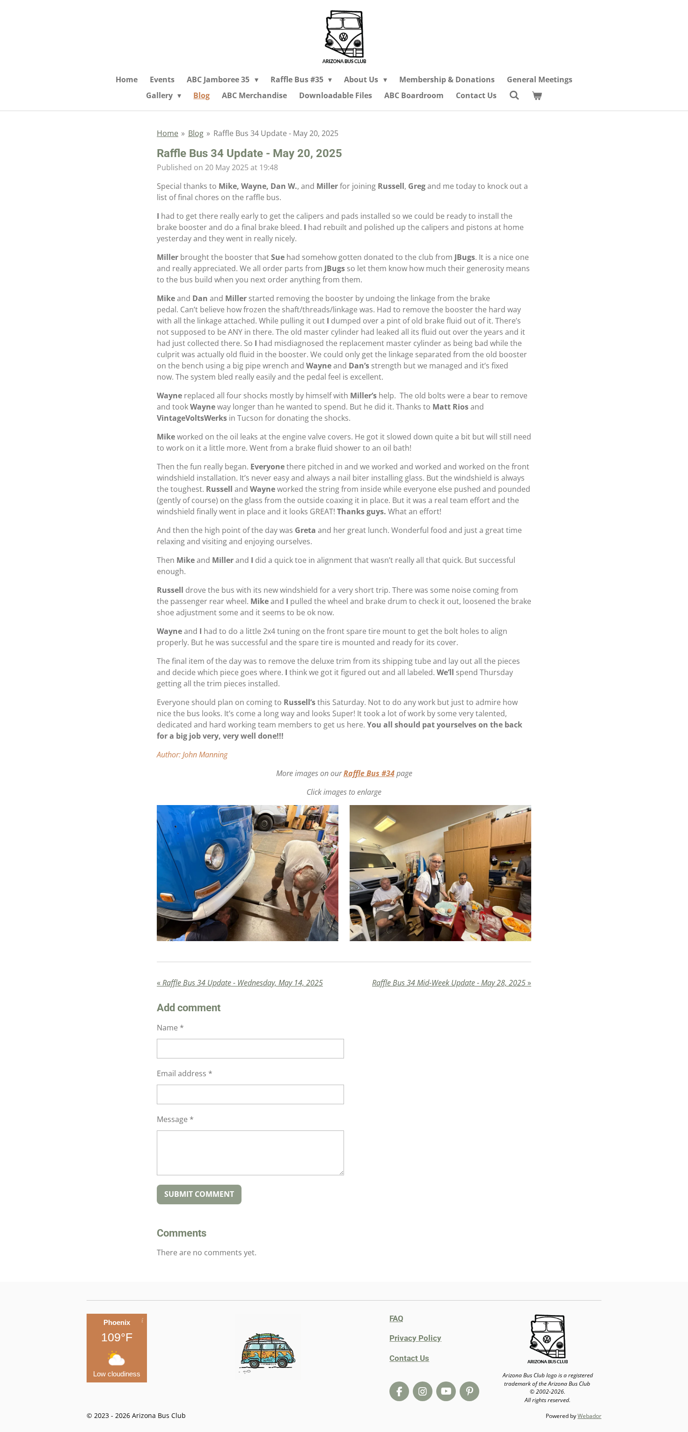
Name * (170, 1027)
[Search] (514, 94)
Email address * (184, 1073)
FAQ (396, 1318)
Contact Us (409, 1358)
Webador (589, 1415)
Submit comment (199, 1194)
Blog (196, 133)
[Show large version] (247, 873)
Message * (175, 1119)
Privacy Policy (415, 1338)
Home (167, 133)
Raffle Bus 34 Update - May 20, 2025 (275, 133)
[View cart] (537, 95)
